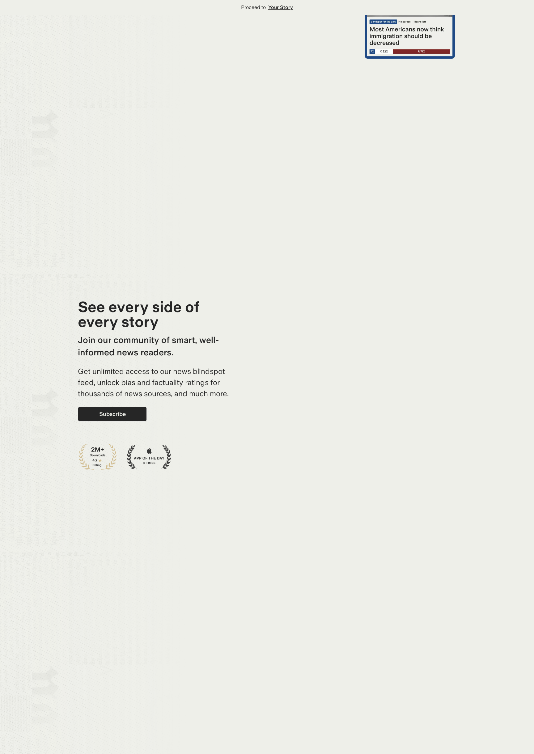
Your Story (280, 7)
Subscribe (112, 414)
